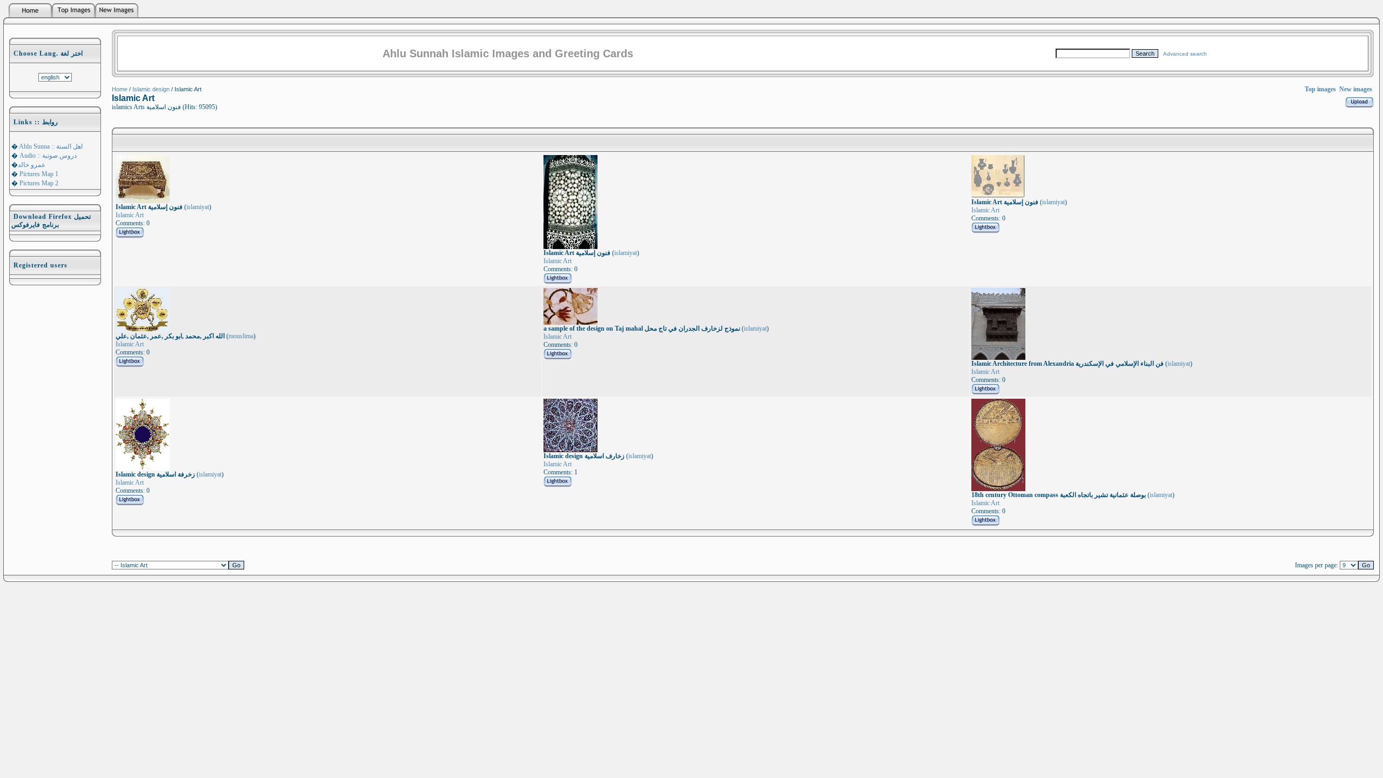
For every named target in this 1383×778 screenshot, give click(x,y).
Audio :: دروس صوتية (47, 155)
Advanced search (1185, 54)
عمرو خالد (31, 165)
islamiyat (197, 207)
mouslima (241, 336)
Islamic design (151, 89)
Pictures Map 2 (38, 183)
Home (119, 89)
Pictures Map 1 (38, 174)
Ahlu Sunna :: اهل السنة (50, 146)
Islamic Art (130, 215)
